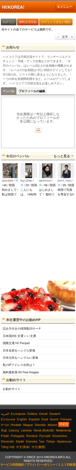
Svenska (31, 441)
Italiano (52, 425)
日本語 (63, 424)
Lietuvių (14, 430)
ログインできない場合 (56, 21)
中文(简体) (23, 447)
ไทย (41, 441)
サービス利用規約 (12, 464)
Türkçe (50, 441)
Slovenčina (59, 436)
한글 (4, 430)
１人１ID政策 (67, 464)
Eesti (45, 419)
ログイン (9, 21)
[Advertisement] (38, 238)
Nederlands (63, 430)
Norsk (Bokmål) (44, 430)
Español (34, 419)
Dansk (43, 414)
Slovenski (7, 441)
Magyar (28, 425)
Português (17, 436)
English (22, 419)
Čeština (32, 414)
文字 (65, 36)
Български (18, 414)
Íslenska (40, 425)
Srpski (20, 441)
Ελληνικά (8, 419)
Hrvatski (16, 425)
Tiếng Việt (7, 447)
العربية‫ (5, 414)
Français (66, 419)
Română (31, 436)
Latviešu (26, 430)
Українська (64, 441)
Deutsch (54, 414)
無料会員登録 (28, 21)
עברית (5, 425)
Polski (5, 436)
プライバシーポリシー (41, 464)
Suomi (54, 419)
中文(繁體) (38, 447)
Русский (44, 436)
